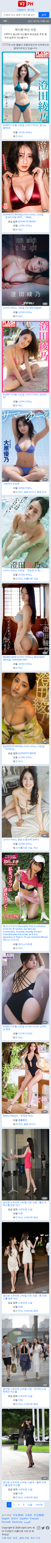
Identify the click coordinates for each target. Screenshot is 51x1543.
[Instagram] (38, 1527)
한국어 (14, 1518)
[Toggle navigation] (5, 21)
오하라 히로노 (25, 487)
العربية (27, 1521)
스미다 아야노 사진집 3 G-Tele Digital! (22, 307)
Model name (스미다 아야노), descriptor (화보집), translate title (24, 658)
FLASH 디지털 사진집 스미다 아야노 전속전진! (24, 396)
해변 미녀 (41, 491)
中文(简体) (18, 1515)
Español (24, 1518)
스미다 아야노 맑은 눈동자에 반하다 (21, 839)
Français (34, 1518)
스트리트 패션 (31, 1217)
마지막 (39, 1504)
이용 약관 (6, 1537)
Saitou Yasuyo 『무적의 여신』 (19, 1115)
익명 (20, 1213)
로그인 (30, 9)
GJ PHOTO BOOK (27, 753)
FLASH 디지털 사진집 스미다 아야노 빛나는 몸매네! (24, 126)
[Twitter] (43, 1527)
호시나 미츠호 (25, 944)
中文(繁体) (39, 1515)
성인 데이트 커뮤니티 (38, 21)
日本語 (28, 1515)
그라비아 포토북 (11, 483)
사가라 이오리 (25, 1033)
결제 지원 (24, 1537)
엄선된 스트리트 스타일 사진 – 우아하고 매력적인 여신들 (24, 1390)
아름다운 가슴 (31, 578)
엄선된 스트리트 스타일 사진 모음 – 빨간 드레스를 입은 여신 (25, 1204)
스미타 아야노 (25, 132)
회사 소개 (35, 1537)
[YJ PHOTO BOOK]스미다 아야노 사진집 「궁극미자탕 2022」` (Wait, (23, 216)
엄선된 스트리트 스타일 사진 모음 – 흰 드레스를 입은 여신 (25, 1297)
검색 (44, 14)
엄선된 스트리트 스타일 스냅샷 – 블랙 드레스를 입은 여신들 (24, 1483)
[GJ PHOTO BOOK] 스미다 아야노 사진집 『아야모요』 (23, 748)
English (5, 1518)
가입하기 (21, 9)
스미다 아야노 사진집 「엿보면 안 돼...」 (23, 570)
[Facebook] (47, 1527)
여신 (20, 136)
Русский (6, 1521)
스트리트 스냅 (25, 1209)
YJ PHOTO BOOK (27, 221)
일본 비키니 (30, 491)
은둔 (15, 1537)
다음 (30, 1504)
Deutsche (17, 1521)
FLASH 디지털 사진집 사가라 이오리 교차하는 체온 (24, 1028)
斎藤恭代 (22, 1120)
